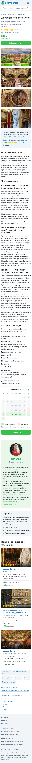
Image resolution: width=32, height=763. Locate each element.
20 (16, 410)
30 (28, 414)
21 (20, 410)
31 (3, 418)
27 (16, 414)
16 (28, 406)
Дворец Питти (7, 678)
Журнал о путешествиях (9, 734)
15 (24, 406)
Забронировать (15, 43)
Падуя (5, 710)
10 (3, 406)
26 (12, 414)
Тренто (5, 704)
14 (20, 406)
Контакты (4, 723)
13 (16, 406)
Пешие (26, 678)
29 (24, 414)
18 (8, 410)
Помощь (4, 720)
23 (28, 410)
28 (20, 414)
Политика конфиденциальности (12, 745)
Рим (4, 707)
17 (3, 410)
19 (12, 410)
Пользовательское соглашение (12, 741)
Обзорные (18, 678)
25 (8, 414)
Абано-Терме (7, 701)
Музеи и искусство (8, 682)
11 (8, 406)
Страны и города (7, 728)
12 (12, 406)
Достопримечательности (10, 731)
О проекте (4, 717)
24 (3, 414)
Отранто (5, 698)
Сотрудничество (7, 738)
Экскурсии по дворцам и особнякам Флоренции (14, 673)
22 (24, 410)
